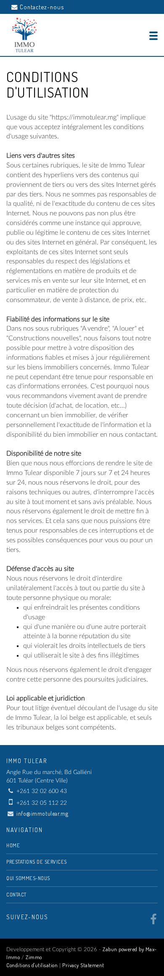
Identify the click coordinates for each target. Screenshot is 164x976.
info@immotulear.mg (42, 813)
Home (13, 845)
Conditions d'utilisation (32, 965)
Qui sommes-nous (28, 878)
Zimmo (34, 957)
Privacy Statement (83, 965)
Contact (16, 894)
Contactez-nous (42, 7)
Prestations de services (36, 861)
